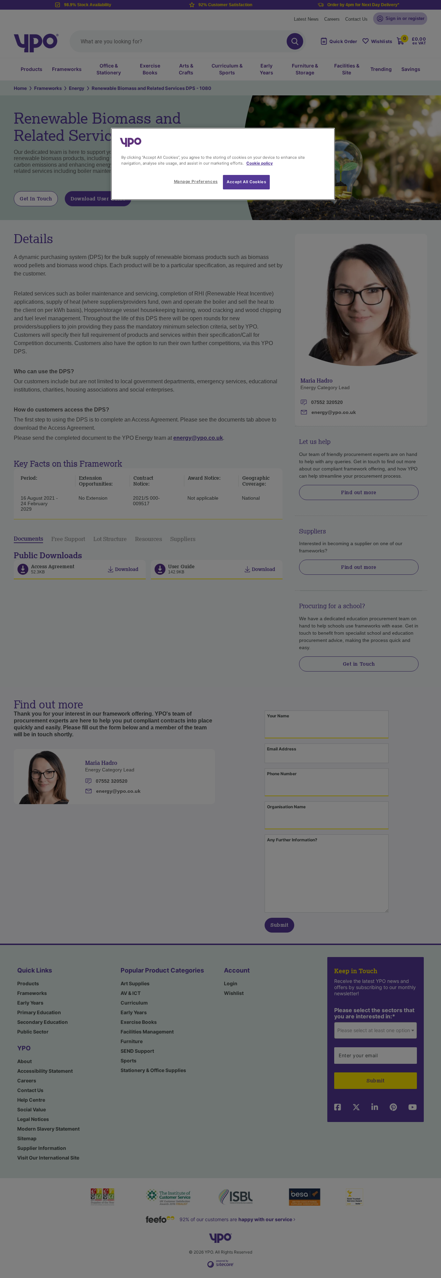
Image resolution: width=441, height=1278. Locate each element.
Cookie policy (259, 163)
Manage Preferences (196, 181)
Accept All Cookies (246, 181)
